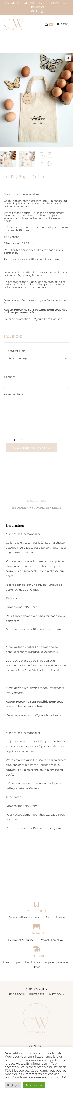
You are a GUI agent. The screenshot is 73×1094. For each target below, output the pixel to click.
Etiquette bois (15, 351)
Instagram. (52, 259)
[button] (68, 58)
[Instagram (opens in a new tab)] (41, 11)
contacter (10, 252)
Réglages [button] (13, 1085)
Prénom (16, 376)
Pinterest (37, 259)
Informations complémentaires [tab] (36, 507)
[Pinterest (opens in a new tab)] (37, 11)
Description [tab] (36, 500)
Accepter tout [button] (34, 1085)
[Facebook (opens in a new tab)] (32, 11)
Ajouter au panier (31, 447)
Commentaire (13, 394)
